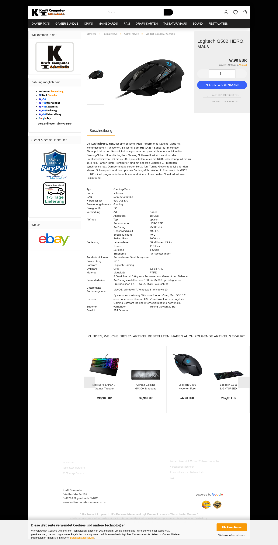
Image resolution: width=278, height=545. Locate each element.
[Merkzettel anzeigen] (235, 12)
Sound (198, 23)
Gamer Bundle (66, 23)
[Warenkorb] (245, 12)
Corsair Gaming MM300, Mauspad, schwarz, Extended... (146, 386)
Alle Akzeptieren (232, 527)
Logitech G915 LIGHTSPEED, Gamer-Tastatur (228, 386)
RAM (126, 23)
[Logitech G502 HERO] (150, 76)
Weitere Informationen (231, 535)
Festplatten (218, 23)
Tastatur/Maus (175, 23)
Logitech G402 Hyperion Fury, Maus (187, 386)
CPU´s (88, 23)
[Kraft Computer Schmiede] (49, 12)
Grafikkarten (147, 23)
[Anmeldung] (226, 12)
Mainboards (108, 23)
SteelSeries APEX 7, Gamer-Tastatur (104, 386)
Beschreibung (100, 130)
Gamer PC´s (41, 23)
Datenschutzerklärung (82, 537)
